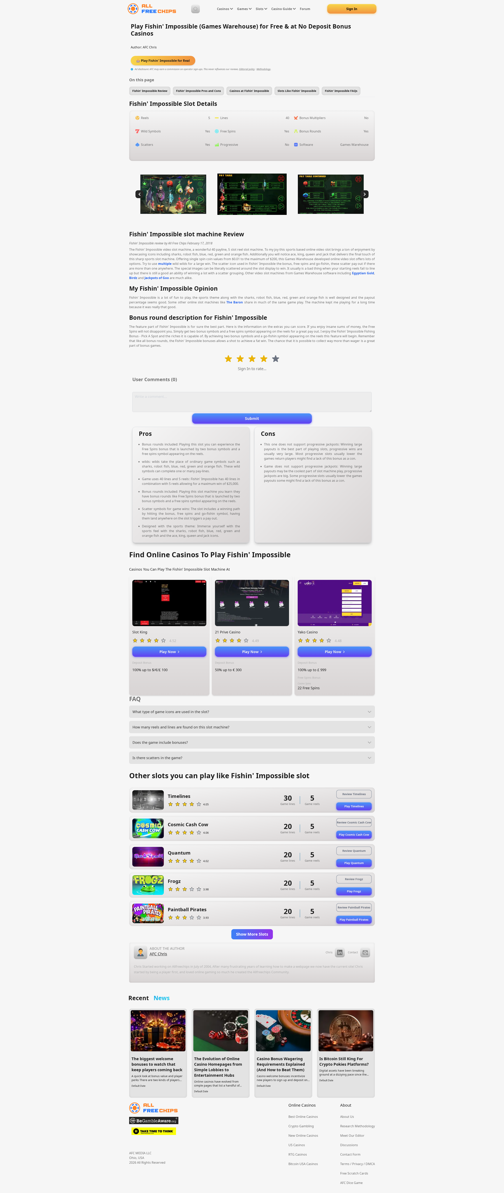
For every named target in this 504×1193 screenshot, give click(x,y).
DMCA (370, 1164)
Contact (353, 952)
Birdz (133, 278)
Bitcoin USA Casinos (303, 1164)
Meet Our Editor (352, 1135)
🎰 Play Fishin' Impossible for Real (163, 60)
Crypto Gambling (301, 1126)
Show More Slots (252, 934)
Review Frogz (354, 879)
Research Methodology (357, 1126)
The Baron (234, 302)
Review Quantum (354, 851)
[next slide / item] (365, 194)
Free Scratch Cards (354, 1173)
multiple (164, 264)
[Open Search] (195, 9)
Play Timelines (354, 806)
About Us (347, 1116)
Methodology (264, 69)
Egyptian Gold (363, 273)
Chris (329, 952)
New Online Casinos (303, 1135)
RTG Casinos (297, 1154)
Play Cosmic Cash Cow (354, 834)
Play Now (168, 651)
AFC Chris (150, 47)
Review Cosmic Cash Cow (354, 822)
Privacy (357, 1164)
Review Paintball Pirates (354, 907)
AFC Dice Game (351, 1183)
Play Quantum (354, 863)
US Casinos (296, 1145)
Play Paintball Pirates (354, 919)
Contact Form (350, 1154)
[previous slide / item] (139, 194)
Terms (344, 1164)
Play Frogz (354, 891)
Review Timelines (354, 794)
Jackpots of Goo (157, 278)
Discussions (349, 1145)
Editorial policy (247, 69)
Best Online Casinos (303, 1116)
